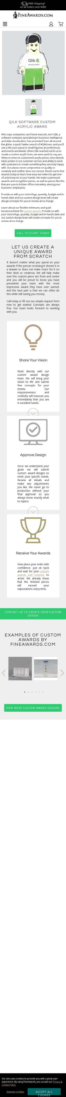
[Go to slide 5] (39, 692)
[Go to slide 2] (28, 692)
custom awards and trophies (33, 573)
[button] (5, 24)
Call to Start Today (33, 233)
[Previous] (3, 673)
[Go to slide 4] (36, 692)
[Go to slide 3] (32, 692)
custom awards (32, 211)
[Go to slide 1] (25, 692)
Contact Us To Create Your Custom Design (33, 613)
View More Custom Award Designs (33, 708)
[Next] (62, 673)
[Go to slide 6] (43, 692)
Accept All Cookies (44, 1092)
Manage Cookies (15, 1091)
